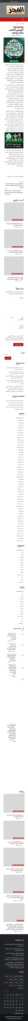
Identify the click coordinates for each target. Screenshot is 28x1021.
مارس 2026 (20, 430)
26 (10, 1007)
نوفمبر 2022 (20, 528)
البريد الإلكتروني (20, 318)
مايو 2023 (21, 513)
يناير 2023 (21, 523)
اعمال (22, 555)
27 (7, 1007)
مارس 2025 (20, 459)
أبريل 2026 (20, 427)
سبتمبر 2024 (20, 474)
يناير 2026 (21, 435)
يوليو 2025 (20, 449)
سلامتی (21, 569)
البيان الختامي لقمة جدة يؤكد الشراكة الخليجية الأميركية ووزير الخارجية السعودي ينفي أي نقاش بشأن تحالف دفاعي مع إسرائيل (14, 405)
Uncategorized (19, 550)
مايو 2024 (21, 484)
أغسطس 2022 (19, 535)
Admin (14, 35)
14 (5, 1001)
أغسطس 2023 (19, 506)
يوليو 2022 (20, 538)
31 (16, 1010)
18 (13, 1004)
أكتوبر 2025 (20, 442)
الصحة (21, 562)
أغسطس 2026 (19, 417)
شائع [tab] (19, 628)
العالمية (21, 564)
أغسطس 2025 (19, 447)
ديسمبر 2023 (20, 496)
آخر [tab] (23, 628)
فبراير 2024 (20, 491)
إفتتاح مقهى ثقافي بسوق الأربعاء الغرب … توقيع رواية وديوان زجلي (14, 376)
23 (19, 1007)
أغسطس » (17, 1013)
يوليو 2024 (20, 479)
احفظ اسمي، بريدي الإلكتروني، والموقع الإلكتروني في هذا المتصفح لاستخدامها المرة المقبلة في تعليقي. (14, 338)
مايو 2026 (21, 425)
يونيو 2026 (21, 422)
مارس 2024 (20, 489)
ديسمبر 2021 (20, 540)
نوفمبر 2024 (20, 469)
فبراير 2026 (20, 432)
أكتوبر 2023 (20, 501)
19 (10, 1004)
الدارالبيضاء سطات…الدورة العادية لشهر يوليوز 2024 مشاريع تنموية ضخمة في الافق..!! (14, 191)
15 (22, 1004)
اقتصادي (21, 557)
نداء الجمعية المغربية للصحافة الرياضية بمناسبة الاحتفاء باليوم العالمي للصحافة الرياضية (14, 184)
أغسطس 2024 (19, 476)
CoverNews (10, 1018)
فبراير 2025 (20, 462)
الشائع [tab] (15, 628)
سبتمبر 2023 (20, 504)
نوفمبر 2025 (20, 440)
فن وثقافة (13, 273)
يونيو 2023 (21, 511)
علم (22, 577)
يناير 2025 (21, 464)
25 (13, 1007)
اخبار (22, 27)
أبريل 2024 (20, 486)
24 (16, 1007)
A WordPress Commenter (16, 400)
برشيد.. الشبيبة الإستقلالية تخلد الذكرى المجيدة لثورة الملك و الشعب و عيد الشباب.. (14, 381)
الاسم (11, 317)
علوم (22, 579)
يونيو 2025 (21, 452)
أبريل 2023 (20, 516)
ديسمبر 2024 (20, 467)
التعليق (21, 297)
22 (22, 1007)
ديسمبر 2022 (20, 526)
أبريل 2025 (20, 457)
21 (5, 1004)
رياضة (15, 27)
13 (7, 1001)
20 (7, 1004)
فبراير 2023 (20, 521)
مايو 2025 (21, 454)
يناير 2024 (21, 494)
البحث (22, 353)
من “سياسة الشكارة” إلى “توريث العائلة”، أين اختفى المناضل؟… (15, 372)
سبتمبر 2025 (20, 445)
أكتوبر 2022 (20, 531)
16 (19, 1004)
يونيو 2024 (21, 481)
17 (16, 1004)
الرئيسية (18, 27)
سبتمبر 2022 (20, 533)
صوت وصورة (20, 574)
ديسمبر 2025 (20, 437)
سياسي (14, 219)
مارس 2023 (20, 518)
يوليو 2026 (20, 420)
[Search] (4, 19)
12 (10, 1001)
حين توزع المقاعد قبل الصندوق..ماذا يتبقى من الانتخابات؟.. (15, 368)
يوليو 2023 (20, 508)
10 (16, 1001)
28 (5, 1007)
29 (22, 1010)
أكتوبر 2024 (20, 472)
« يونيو (22, 1013)
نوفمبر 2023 (20, 499)
